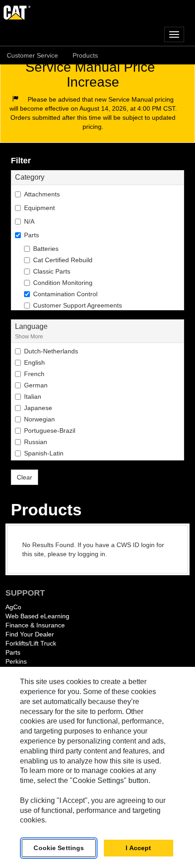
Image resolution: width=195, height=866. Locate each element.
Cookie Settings (59, 847)
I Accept (138, 847)
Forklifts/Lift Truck (30, 643)
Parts (12, 652)
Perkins (16, 661)
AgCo (13, 607)
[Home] (97, 11)
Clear (24, 477)
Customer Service (32, 55)
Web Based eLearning (37, 616)
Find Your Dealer (29, 634)
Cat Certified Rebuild (63, 260)
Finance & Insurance (35, 625)
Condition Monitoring (63, 282)
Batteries (45, 248)
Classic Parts (51, 271)
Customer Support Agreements (77, 305)
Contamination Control (65, 294)
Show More (29, 336)
